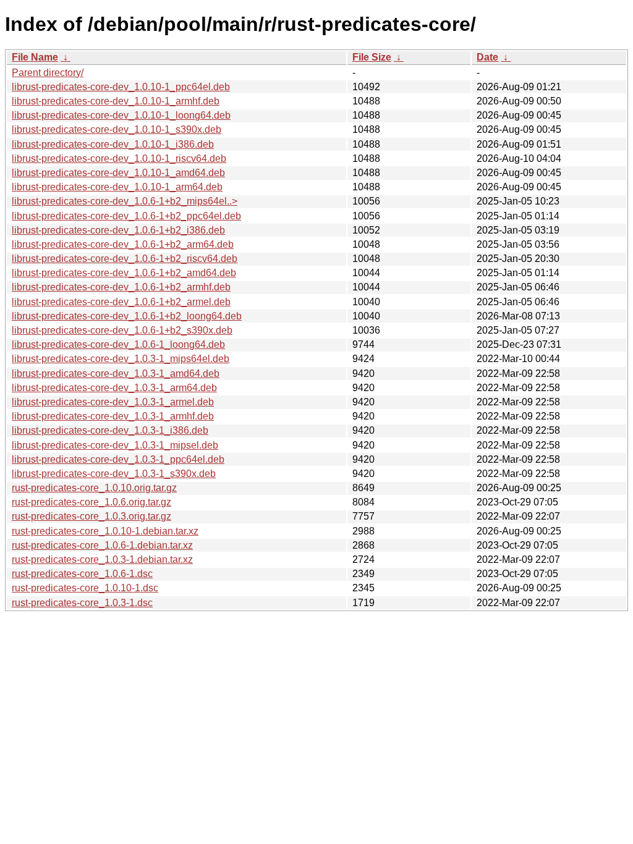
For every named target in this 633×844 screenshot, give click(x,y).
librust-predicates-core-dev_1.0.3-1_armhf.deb (113, 416)
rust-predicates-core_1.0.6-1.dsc (82, 573)
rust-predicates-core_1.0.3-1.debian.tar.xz (102, 559)
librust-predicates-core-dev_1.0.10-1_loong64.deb (121, 115)
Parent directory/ (47, 72)
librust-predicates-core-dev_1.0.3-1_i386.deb (110, 430)
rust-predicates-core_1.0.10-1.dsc (85, 588)
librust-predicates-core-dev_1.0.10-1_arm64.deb (117, 187)
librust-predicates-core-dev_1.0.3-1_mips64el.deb (120, 358)
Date (487, 57)
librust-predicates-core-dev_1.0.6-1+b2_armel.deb (121, 302)
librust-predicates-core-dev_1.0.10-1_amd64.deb (118, 172)
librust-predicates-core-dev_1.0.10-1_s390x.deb (116, 129)
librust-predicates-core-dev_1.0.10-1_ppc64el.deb (121, 87)
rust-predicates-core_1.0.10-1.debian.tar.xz (105, 531)
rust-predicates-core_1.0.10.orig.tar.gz (94, 488)
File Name (35, 57)
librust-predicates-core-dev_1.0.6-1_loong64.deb (118, 344)
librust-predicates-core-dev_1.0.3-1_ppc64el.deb (118, 459)
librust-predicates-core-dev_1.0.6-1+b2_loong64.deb (127, 316)
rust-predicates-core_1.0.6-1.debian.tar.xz (102, 545)
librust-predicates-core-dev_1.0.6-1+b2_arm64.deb (123, 244)
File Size (371, 57)
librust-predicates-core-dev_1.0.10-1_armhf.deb (115, 101)
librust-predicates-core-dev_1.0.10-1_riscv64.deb (119, 158)
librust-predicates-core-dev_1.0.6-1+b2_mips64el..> (124, 201)
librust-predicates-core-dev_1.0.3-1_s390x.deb (114, 473)
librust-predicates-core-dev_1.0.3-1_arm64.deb (114, 387)
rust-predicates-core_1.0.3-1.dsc (82, 602)
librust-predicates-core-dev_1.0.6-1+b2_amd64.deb (124, 273)
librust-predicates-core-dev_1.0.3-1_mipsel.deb (115, 445)
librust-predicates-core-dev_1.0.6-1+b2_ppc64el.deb (126, 216)
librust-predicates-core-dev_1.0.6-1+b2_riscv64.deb (124, 258)
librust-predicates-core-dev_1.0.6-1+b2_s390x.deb (122, 330)
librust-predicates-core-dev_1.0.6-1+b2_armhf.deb (121, 287)
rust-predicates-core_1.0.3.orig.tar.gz (91, 516)
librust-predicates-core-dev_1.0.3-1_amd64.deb (115, 373)
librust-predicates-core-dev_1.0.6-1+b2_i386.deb (118, 230)
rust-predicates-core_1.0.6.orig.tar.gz (91, 502)
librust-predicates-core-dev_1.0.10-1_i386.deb (113, 144)
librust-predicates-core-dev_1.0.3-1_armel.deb (113, 402)
